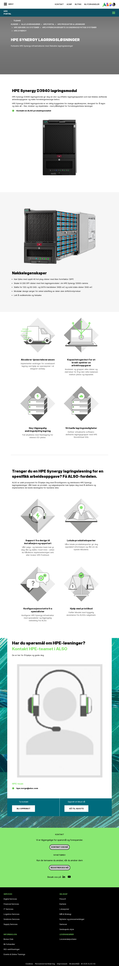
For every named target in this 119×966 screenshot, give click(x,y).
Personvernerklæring (45, 964)
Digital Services (10, 899)
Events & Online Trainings (14, 954)
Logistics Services (11, 914)
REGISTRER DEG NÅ (59, 867)
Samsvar (63, 924)
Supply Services (11, 924)
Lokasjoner (64, 909)
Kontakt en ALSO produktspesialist (33, 111)
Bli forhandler (9, 944)
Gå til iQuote (76, 808)
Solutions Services (12, 919)
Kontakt (59, 4)
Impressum (62, 964)
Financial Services (11, 904)
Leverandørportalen (67, 939)
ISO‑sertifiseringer (12, 949)
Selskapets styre (66, 929)
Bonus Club (8, 939)
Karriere (62, 904)
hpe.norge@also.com (27, 788)
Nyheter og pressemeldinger (71, 919)
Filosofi (62, 899)
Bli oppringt (23, 808)
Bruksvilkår (74, 964)
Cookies (29, 964)
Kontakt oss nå (59, 847)
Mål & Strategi (65, 914)
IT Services (8, 909)
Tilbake (17, 21)
